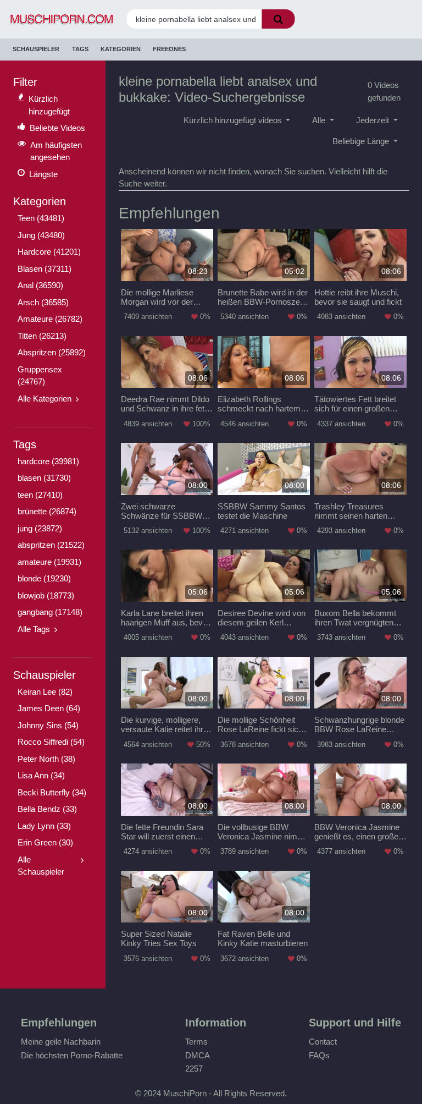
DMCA (197, 1055)
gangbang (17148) (50, 612)
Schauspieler (36, 49)
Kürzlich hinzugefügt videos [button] (234, 120)
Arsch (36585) (43, 302)
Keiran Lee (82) (45, 691)
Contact (323, 1041)
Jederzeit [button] (373, 120)
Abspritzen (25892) (52, 352)
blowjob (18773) (46, 595)
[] (278, 19)
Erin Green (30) (45, 842)
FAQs (319, 1055)
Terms (196, 1041)
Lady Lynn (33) (44, 826)
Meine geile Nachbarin (61, 1041)
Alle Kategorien (44, 398)
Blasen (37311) (44, 268)
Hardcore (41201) (49, 251)
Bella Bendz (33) (47, 809)
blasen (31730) (44, 477)
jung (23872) (40, 528)
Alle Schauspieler (41, 866)
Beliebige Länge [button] (361, 141)
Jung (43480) (41, 235)
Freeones (169, 49)
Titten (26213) (42, 335)
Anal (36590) (40, 285)
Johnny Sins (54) (48, 725)
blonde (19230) (44, 578)
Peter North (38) (46, 759)
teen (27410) (40, 494)
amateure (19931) (49, 562)
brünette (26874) (47, 511)
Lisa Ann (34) (41, 775)
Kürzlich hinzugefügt (49, 105)
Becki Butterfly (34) (52, 792)
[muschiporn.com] (58, 19)
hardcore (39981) (48, 461)
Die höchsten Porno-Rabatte (72, 1055)
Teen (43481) (41, 218)
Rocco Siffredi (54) (51, 741)
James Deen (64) (49, 708)
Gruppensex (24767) (40, 376)
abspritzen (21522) (51, 545)
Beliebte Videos (57, 128)
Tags (80, 49)
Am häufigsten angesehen (56, 151)
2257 (194, 1068)
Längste (43, 174)
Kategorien (121, 49)
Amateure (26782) (50, 318)
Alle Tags (34, 629)
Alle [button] (319, 120)
